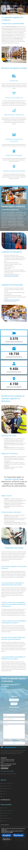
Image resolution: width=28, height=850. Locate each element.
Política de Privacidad (16, 740)
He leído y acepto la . (12, 740)
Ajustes (6, 838)
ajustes (11, 832)
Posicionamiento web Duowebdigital (7, 771)
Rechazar (18, 835)
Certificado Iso (5, 800)
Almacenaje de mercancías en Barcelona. (12, 299)
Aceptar (7, 835)
